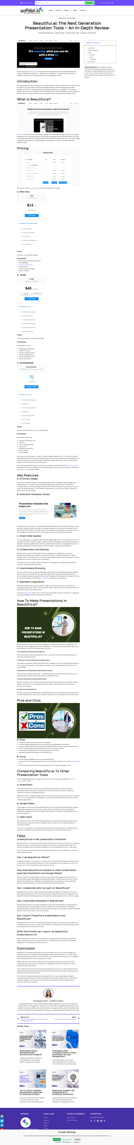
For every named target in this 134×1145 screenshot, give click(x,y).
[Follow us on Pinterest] (107, 3)
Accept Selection (67, 1139)
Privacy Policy (71, 1118)
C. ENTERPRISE (92, 59)
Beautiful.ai (34, 71)
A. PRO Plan (92, 55)
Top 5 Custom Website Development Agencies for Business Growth (31, 1092)
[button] (2, 1116)
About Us (58, 10)
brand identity (45, 578)
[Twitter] (94, 1121)
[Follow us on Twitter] (104, 3)
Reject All (77, 1139)
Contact (82, 10)
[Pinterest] (98, 1121)
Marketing (76, 1142)
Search (89, 3)
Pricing (90, 52)
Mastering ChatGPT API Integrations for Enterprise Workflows (63, 1092)
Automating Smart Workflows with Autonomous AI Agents (31, 1053)
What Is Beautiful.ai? (93, 50)
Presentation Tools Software (67, 18)
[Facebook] (91, 1121)
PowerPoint (22, 798)
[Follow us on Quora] (113, 3)
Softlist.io (24, 1114)
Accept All (57, 1139)
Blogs (66, 10)
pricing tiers (32, 188)
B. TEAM (91, 57)
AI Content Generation (26, 265)
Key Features (91, 62)
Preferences (68, 1142)
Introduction (91, 48)
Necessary (59, 1142)
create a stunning (73, 465)
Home (51, 10)
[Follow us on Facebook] (101, 3)
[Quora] (104, 1121)
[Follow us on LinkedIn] (110, 3)
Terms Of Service (72, 1120)
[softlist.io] (32, 10)
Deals (75, 10)
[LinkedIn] (101, 1121)
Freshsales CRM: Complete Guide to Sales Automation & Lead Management (64, 1054)
